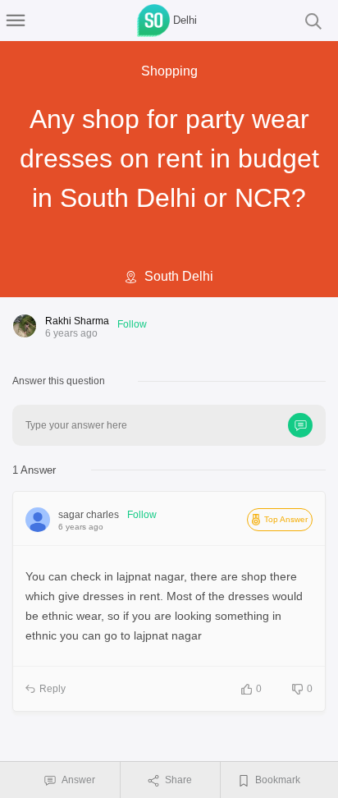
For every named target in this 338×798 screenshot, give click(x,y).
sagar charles (88, 515)
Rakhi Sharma (77, 321)
